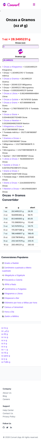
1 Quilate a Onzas (10, 165)
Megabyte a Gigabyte (15, 275)
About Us (7, 393)
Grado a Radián (11, 263)
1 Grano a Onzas (10, 171)
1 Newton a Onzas (11, 189)
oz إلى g (5, 331)
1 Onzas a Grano (10, 102)
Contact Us (8, 413)
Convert (13, 4)
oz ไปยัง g (5, 362)
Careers (6, 399)
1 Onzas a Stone (10, 114)
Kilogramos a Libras (13, 293)
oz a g (4, 340)
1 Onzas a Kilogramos (12, 67)
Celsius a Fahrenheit (13, 307)
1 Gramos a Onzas (11, 138)
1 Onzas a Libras (10, 93)
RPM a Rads (10, 284)
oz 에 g (4, 353)
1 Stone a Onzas (10, 183)
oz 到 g (4, 334)
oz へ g (4, 349)
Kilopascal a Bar (11, 298)
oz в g (4, 359)
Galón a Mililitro (12, 316)
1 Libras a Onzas (10, 159)
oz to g (4, 328)
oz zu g (4, 337)
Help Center (8, 410)
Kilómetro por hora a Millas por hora (20, 303)
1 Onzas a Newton (11, 120)
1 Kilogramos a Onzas (12, 126)
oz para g (5, 356)
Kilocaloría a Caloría (13, 280)
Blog (5, 396)
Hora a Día (9, 312)
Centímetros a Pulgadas (15, 289)
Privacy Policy (9, 416)
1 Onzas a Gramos (11, 78)
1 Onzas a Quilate (10, 99)
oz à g (4, 343)
